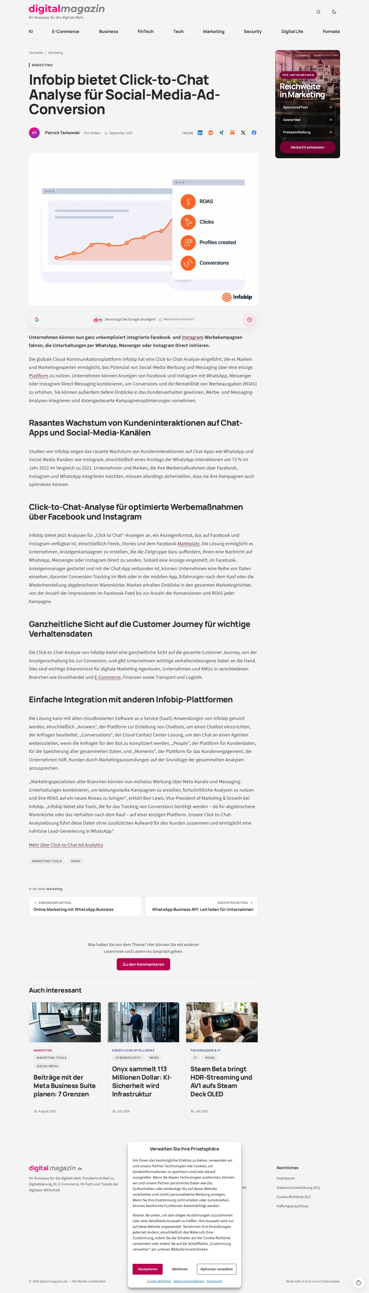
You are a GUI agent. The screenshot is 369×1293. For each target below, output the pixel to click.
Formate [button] (331, 31)
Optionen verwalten (216, 1269)
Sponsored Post (295, 107)
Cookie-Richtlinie (159, 1281)
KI (31, 31)
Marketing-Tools (47, 861)
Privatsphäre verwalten (359, 1283)
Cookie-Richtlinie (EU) (294, 1197)
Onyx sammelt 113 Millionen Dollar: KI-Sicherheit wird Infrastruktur (142, 1081)
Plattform (38, 375)
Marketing (213, 31)
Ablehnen (180, 1269)
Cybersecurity (128, 1058)
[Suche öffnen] (318, 12)
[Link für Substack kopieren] (232, 132)
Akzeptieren (147, 1269)
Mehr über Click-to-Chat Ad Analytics (66, 845)
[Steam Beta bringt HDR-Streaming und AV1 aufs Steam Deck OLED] (222, 1022)
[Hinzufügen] (37, 320)
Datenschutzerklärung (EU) (298, 1188)
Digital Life (292, 31)
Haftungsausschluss (292, 1206)
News (75, 861)
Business (108, 31)
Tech (178, 31)
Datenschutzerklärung (189, 1281)
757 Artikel (92, 133)
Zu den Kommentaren (143, 964)
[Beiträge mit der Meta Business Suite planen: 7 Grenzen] (65, 1022)
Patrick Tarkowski (62, 132)
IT (195, 1058)
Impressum (214, 1281)
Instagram (192, 337)
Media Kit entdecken (307, 147)
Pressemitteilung (296, 132)
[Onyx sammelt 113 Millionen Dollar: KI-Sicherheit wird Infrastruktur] (143, 1022)
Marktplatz (189, 543)
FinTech (146, 31)
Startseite (36, 52)
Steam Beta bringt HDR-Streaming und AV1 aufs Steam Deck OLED (221, 1081)
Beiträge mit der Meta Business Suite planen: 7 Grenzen (64, 1085)
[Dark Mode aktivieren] (334, 12)
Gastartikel (291, 119)
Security (253, 31)
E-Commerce (65, 31)
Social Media (47, 1066)
